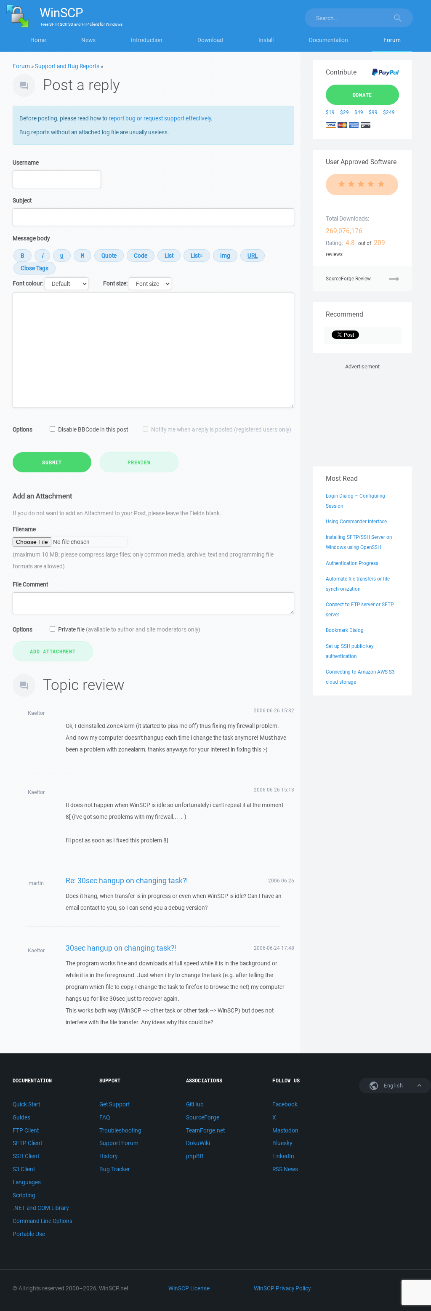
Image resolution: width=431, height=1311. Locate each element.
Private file (129, 629)
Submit (52, 462)
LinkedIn (283, 1156)
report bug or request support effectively (160, 118)
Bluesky (282, 1143)
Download (210, 40)
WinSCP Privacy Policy (282, 1288)
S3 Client (24, 1169)
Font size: (115, 283)
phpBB (195, 1156)
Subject (22, 200)
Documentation (328, 40)
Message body (31, 238)
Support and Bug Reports (67, 66)
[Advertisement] (362, 413)
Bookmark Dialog (345, 630)
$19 (330, 112)
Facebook (285, 1104)
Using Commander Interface (356, 521)
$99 (373, 112)
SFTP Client (27, 1143)
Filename (24, 529)
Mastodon (285, 1130)
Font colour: (28, 283)
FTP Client (26, 1130)
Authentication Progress (352, 563)
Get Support (114, 1104)
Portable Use (29, 1234)
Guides (21, 1117)
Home (38, 40)
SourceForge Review (348, 278)
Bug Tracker (114, 1169)
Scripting (24, 1195)
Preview (139, 462)
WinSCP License (189, 1288)
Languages (27, 1182)
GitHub (195, 1104)
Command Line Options (42, 1221)
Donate (362, 94)
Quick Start (26, 1104)
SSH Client (26, 1156)
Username (26, 162)
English (392, 1085)
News (88, 40)
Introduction (146, 40)
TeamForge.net (205, 1130)
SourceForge (202, 1117)
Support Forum (118, 1143)
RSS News (285, 1169)
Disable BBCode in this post (93, 429)
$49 (358, 112)
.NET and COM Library (41, 1208)
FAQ (104, 1117)
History (108, 1156)
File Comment (30, 584)
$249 (389, 112)
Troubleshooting (120, 1130)
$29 (344, 112)
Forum (392, 40)
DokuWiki (198, 1143)
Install (266, 40)
